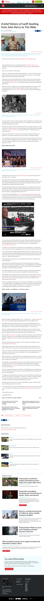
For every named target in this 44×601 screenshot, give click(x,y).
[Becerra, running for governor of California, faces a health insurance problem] (10, 514)
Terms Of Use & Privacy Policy (28, 579)
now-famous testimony (19, 89)
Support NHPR (9, 569)
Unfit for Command (21, 194)
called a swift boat (15, 82)
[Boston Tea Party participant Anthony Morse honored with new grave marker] (5, 447)
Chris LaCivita (15, 338)
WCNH (26, 583)
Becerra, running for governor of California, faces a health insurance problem (30, 513)
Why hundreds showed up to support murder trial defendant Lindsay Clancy (21, 542)
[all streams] (42, 5)
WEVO (26, 589)
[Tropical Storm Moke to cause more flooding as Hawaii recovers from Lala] (10, 531)
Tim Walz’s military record (32, 65)
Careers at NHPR (19, 584)
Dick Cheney (9, 277)
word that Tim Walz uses (30, 388)
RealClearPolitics (12, 343)
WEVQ (26, 590)
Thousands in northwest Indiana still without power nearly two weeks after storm (30, 480)
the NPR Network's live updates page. (27, 59)
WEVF (26, 585)
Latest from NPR (26, 415)
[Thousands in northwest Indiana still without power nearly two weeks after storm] (10, 482)
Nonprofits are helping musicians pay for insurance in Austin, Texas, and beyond (30, 493)
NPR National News (9, 415)
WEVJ (26, 587)
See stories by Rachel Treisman (8, 429)
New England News (12, 445)
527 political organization (23, 175)
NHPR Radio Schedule (18, 582)
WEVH (26, 586)
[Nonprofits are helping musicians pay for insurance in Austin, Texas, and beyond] (10, 494)
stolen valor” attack (13, 335)
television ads (34, 194)
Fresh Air (8, 247)
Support (39, 1)
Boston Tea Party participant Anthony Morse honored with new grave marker (24, 447)
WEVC (26, 584)
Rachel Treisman (8, 30)
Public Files (27, 581)
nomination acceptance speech (13, 129)
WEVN (26, 588)
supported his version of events (9, 244)
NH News (11, 437)
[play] (3, 5)
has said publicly (15, 365)
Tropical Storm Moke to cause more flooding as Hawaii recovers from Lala (30, 529)
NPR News (18, 415)
